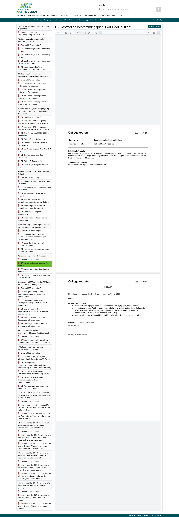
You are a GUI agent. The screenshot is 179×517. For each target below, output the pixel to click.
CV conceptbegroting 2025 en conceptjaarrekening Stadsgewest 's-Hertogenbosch (31, 294)
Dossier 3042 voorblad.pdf (31, 80)
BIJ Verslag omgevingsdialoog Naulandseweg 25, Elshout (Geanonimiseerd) (31, 380)
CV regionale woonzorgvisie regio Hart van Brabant (34, 182)
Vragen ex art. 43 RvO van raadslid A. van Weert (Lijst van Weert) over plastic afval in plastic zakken (34, 407)
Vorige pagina (155, 26)
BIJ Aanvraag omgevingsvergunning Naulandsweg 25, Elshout (33, 387)
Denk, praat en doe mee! (36, 15)
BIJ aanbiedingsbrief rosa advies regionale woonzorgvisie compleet (31, 207)
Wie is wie (77, 15)
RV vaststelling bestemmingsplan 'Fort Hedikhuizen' (33, 270)
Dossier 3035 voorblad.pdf (31, 336)
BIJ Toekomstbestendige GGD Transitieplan (30, 156)
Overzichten (64, 15)
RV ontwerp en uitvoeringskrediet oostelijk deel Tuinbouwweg (32, 91)
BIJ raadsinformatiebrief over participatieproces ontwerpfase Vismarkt (32, 68)
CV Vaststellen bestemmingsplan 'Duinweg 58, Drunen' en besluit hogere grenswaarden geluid (32, 236)
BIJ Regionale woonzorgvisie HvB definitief (32, 195)
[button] (158, 9)
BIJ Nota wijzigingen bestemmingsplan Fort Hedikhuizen (34, 276)
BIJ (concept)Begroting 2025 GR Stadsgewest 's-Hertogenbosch (31, 319)
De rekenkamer (90, 15)
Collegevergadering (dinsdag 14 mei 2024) (56, 20)
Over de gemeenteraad (106, 15)
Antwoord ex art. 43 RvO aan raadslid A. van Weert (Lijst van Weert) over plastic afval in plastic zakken (34, 416)
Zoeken (100, 5)
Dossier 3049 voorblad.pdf (31, 491)
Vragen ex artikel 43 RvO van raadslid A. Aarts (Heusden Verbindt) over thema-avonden (34, 497)
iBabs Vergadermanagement (139, 515)
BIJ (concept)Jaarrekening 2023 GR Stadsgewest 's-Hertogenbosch (32, 325)
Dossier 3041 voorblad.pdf (31, 117)
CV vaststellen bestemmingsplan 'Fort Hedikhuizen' (33, 264)
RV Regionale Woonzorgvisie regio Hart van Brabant (34, 188)
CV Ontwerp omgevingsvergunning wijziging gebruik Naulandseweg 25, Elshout (34, 358)
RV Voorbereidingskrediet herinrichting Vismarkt (34, 56)
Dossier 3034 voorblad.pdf (31, 401)
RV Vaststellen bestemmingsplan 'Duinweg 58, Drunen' (31, 244)
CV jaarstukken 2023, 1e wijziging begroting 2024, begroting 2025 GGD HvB (33, 122)
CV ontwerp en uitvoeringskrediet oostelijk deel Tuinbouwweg (32, 85)
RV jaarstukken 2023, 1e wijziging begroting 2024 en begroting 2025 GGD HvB (34, 128)
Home (30, 20)
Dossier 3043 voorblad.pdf (31, 45)
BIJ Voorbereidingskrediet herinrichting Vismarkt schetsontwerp (34, 62)
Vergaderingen (52, 15)
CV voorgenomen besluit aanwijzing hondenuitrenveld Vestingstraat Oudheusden (34, 341)
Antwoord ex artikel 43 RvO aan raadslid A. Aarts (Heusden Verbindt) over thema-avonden (34, 506)
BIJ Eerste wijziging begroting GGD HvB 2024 (34, 150)
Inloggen (156, 515)
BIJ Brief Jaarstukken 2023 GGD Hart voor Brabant (33, 134)
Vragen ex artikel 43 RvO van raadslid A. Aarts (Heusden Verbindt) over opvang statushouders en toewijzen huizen (34, 437)
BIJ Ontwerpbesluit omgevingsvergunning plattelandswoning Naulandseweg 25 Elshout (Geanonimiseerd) (34, 365)
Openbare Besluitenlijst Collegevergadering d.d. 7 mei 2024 (31, 33)
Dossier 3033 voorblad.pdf (31, 353)
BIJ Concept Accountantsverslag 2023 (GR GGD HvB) (33, 144)
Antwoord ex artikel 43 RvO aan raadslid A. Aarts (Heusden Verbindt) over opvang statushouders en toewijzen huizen (34, 446)
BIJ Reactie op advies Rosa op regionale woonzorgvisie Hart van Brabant (33, 201)
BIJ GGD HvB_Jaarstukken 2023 (33, 139)
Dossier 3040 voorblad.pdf (31, 259)
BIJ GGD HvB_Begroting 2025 (32, 161)
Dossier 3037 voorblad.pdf (31, 288)
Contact (120, 15)
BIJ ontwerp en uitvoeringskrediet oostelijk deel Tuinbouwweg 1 (32, 97)
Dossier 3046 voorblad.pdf (31, 461)
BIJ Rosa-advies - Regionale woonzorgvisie (30, 213)
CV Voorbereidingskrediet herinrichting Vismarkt (34, 50)
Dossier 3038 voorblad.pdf (31, 431)
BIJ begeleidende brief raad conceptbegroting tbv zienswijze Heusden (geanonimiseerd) (33, 311)
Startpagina (20, 15)
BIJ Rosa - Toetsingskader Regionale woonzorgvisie (33, 219)
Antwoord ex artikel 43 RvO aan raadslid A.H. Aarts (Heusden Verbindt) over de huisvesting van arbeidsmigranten (34, 476)
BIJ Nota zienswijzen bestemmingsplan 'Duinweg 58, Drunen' (34, 250)
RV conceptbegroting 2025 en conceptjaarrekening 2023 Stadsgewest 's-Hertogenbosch (33, 302)
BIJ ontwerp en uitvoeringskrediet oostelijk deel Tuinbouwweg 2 (32, 103)
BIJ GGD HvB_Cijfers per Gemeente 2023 (33, 166)
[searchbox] (126, 9)
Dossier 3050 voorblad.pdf (31, 231)
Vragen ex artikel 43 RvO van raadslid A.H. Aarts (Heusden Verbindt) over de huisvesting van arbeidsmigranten (33, 467)
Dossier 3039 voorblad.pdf (31, 177)
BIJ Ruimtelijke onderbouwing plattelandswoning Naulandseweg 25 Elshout (34, 372)
